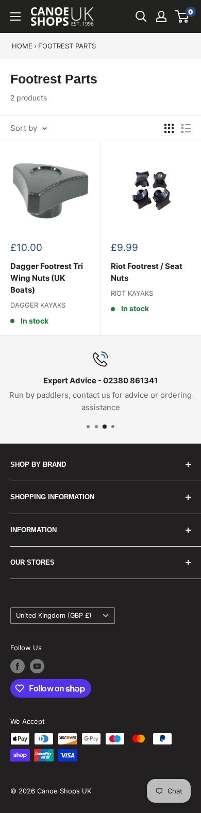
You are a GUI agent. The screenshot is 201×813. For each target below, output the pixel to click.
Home (22, 46)
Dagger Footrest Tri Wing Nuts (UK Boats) (46, 278)
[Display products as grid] (169, 128)
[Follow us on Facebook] (17, 666)
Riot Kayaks (132, 293)
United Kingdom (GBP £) (54, 615)
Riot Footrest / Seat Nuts (146, 272)
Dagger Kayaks (37, 305)
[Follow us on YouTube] (37, 666)
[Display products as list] (186, 128)
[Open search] (141, 16)
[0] (182, 16)
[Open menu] (15, 16)
